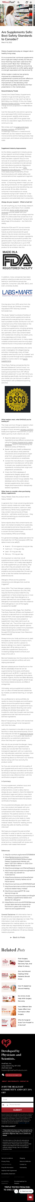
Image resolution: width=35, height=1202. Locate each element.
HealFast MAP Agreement (9, 1170)
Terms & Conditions (7, 1158)
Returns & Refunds (25, 1161)
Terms (27, 1123)
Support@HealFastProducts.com (14, 1070)
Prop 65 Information (7, 1167)
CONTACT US (24, 1081)
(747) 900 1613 (6, 1068)
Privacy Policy (22, 1123)
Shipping (22, 1158)
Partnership (23, 1167)
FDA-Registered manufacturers (14, 168)
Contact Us (23, 1164)
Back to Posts (19, 937)
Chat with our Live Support (12, 1075)
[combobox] (5, 1105)
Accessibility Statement (8, 1173)
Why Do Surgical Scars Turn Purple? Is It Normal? (25, 1022)
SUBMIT (17, 1110)
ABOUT (4, 1081)
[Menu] (31, 2)
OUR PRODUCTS (13, 1081)
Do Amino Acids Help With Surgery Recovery (24, 998)
